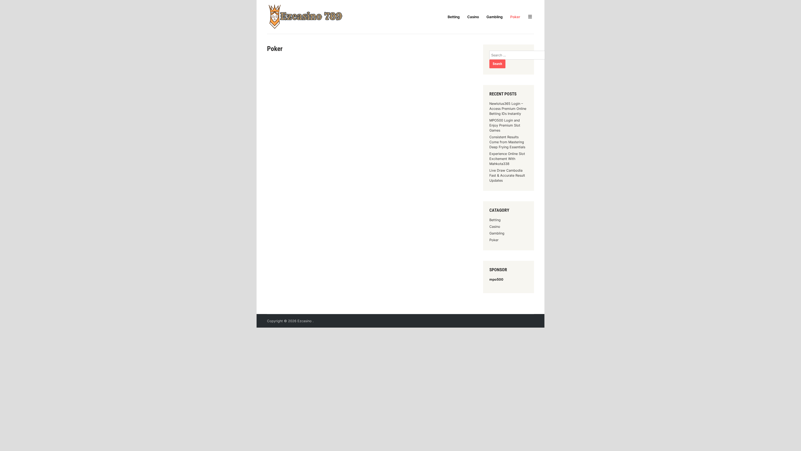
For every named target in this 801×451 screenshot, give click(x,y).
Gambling (494, 17)
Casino (473, 17)
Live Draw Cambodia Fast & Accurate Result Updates (507, 175)
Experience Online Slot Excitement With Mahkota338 (507, 159)
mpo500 (496, 279)
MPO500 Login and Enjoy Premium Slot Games (504, 125)
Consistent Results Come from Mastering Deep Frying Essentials (507, 142)
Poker (515, 17)
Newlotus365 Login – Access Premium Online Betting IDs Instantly (507, 108)
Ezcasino (305, 321)
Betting (454, 17)
